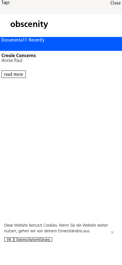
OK (9, 239)
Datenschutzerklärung (33, 239)
